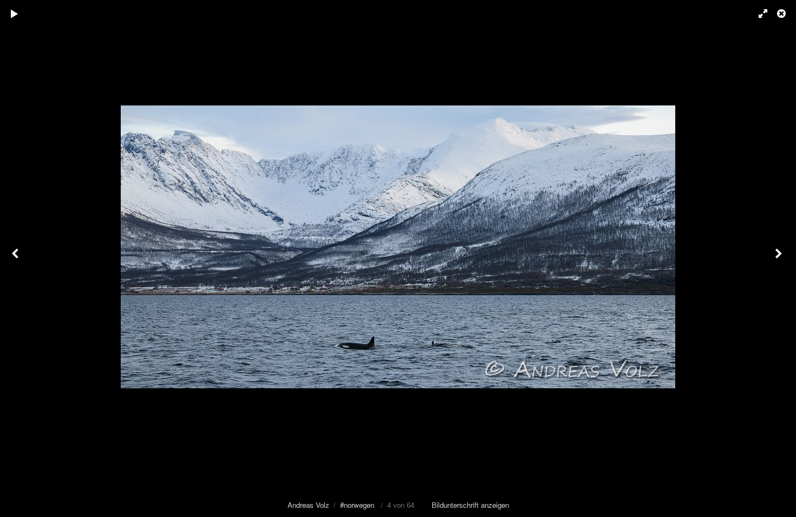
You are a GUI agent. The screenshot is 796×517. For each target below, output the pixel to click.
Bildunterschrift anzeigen (470, 505)
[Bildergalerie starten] (14, 13)
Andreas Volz (308, 505)
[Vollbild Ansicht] (758, 13)
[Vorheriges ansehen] (16, 258)
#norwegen (357, 505)
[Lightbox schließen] (782, 13)
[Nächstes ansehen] (780, 258)
